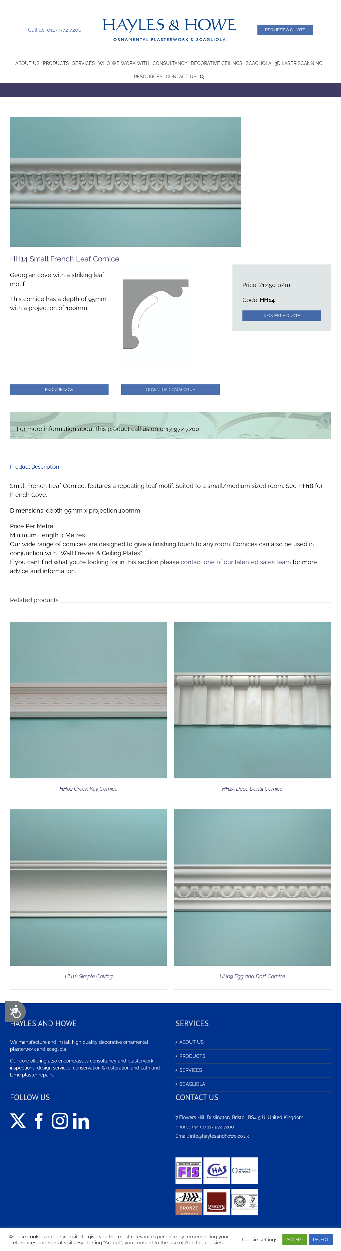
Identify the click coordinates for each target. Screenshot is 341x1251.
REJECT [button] (321, 1239)
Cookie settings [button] (259, 1239)
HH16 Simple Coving (89, 976)
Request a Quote (285, 29)
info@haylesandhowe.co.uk (219, 1136)
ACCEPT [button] (294, 1239)
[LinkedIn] (81, 1121)
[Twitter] (18, 1121)
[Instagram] (60, 1121)
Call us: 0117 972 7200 (55, 30)
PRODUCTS (192, 1056)
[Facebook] (39, 1121)
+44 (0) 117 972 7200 (212, 1126)
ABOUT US (191, 1042)
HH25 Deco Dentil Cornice (252, 789)
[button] (202, 76)
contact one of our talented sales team (236, 562)
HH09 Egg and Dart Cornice (252, 976)
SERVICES (190, 1070)
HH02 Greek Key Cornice (89, 789)
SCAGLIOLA (192, 1084)
